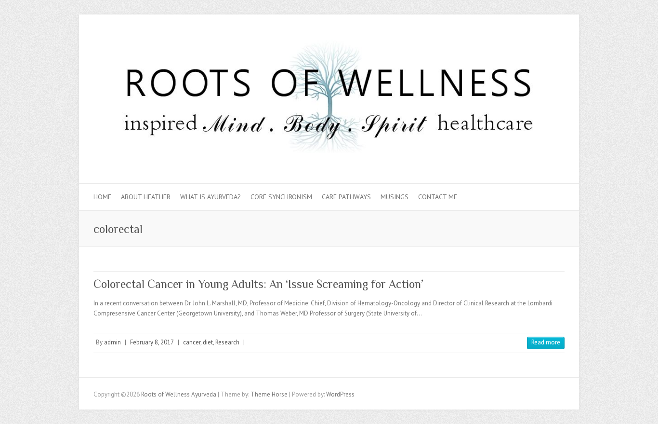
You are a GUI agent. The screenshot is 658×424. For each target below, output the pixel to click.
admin (112, 342)
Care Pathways (346, 196)
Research (227, 342)
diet (208, 342)
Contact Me (437, 196)
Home (102, 196)
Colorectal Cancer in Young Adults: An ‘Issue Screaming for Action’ (258, 283)
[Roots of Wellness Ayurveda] (329, 99)
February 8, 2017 (152, 342)
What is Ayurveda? (210, 196)
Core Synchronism (281, 196)
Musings (394, 196)
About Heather (146, 196)
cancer (191, 342)
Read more (545, 342)
